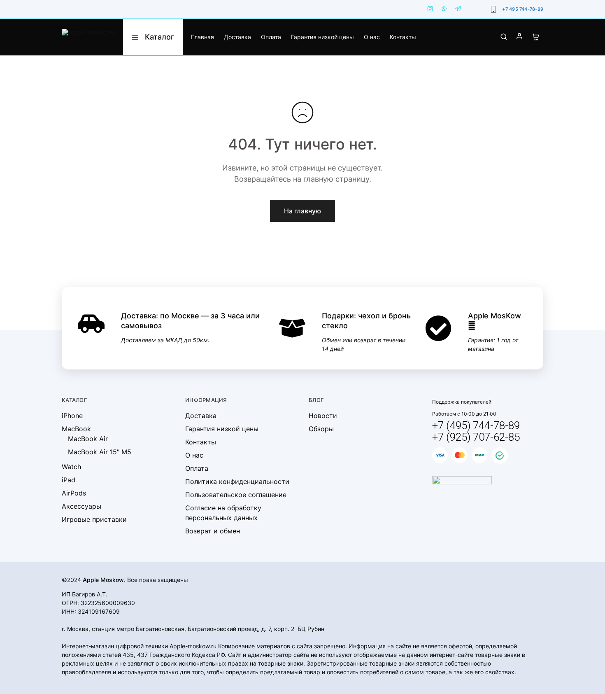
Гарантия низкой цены (322, 37)
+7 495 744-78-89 (522, 9)
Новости (323, 415)
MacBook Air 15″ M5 (99, 452)
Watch (71, 467)
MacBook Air (88, 439)
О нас (372, 37)
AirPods (74, 493)
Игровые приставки (94, 519)
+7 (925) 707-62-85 (476, 437)
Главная (202, 37)
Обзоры (321, 429)
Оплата (271, 37)
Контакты (403, 37)
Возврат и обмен (212, 531)
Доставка (237, 37)
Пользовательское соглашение (235, 495)
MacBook (76, 429)
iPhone (72, 415)
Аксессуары (81, 506)
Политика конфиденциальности (237, 481)
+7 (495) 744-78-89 (476, 425)
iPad (68, 480)
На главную (302, 211)
